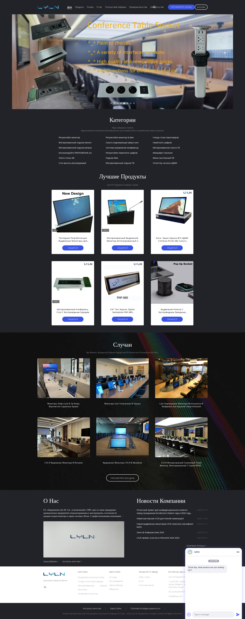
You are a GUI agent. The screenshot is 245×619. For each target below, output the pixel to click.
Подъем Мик (112, 158)
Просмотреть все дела (122, 478)
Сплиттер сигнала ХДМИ (165, 163)
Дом (69, 7)
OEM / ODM (144, 577)
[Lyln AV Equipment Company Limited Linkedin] (45, 587)
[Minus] (238, 552)
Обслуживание (116, 581)
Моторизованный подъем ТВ (120, 163)
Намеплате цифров (162, 142)
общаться (73, 247)
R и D (141, 581)
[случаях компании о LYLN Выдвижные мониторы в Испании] (63, 437)
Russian (201, 7)
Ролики (90, 7)
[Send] (238, 614)
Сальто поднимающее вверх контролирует (127, 142)
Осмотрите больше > (196, 545)
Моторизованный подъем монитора (76, 142)
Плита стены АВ (66, 158)
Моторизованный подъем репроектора (78, 147)
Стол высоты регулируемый (72, 163)
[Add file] (189, 614)
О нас (99, 7)
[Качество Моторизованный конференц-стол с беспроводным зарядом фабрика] (73, 282)
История (113, 577)
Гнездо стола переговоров (166, 137)
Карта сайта (115, 608)
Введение (114, 589)
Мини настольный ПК (163, 158)
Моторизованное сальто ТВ (166, 147)
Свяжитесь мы (157, 7)
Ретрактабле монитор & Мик (120, 137)
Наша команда (116, 585)
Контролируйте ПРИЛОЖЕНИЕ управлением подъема (85, 152)
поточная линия (146, 585)
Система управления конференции (123, 147)
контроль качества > (72, 561)
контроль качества (92, 608)
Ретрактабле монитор (69, 137)
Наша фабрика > (50, 561)
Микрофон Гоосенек (163, 152)
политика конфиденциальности (145, 608)
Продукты (79, 7)
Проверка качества (138, 7)
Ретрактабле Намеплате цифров (121, 152)
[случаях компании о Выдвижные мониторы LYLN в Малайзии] (122, 437)
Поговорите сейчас (181, 7)
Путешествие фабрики (115, 7)
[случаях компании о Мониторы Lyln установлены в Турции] (122, 378)
